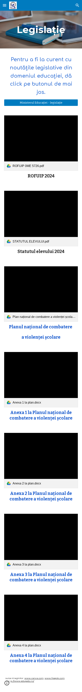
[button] (4, 5)
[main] (41, 30)
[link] (41, 143)
